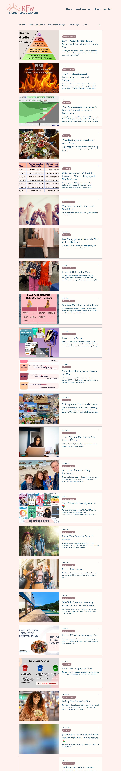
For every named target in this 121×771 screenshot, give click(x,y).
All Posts (22, 25)
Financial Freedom (68, 70)
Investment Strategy (56, 25)
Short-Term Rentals (37, 25)
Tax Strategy (74, 25)
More (85, 25)
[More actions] (99, 34)
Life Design (66, 102)
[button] (100, 25)
